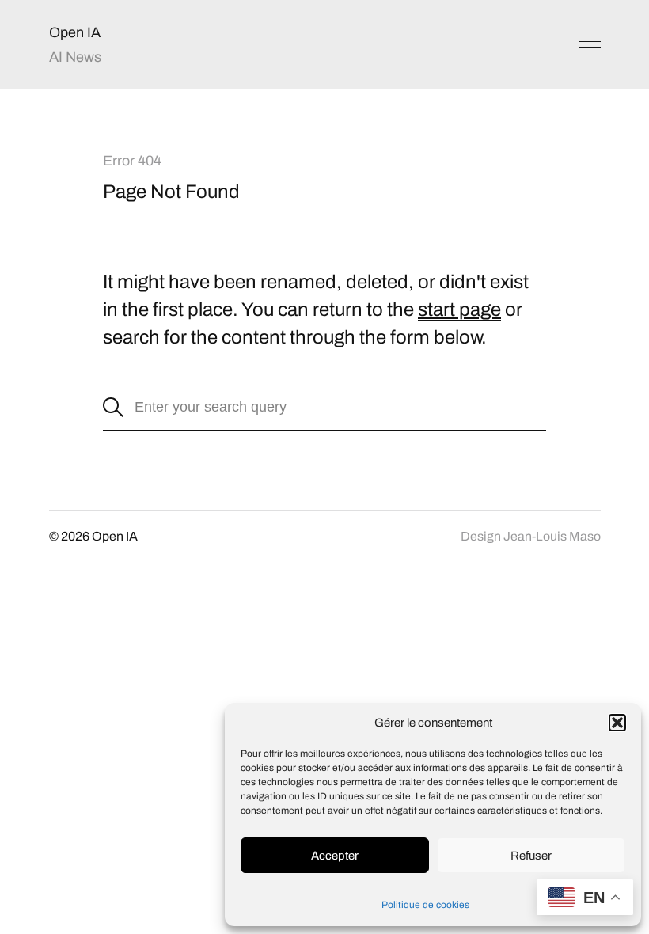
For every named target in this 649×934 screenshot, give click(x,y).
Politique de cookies (425, 904)
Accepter (335, 855)
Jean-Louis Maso (552, 536)
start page (459, 309)
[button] (617, 723)
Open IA (75, 32)
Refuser (531, 855)
